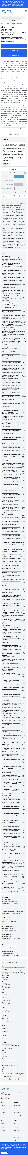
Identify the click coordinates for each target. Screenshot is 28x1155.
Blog (15, 1123)
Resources (20, 130)
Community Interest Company (21, 1092)
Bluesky (15, 1134)
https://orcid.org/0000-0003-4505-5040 (11, 913)
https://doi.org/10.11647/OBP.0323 (9, 962)
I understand (5, 1152)
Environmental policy (18, 1116)
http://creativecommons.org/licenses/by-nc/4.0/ (13, 967)
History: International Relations (12, 24)
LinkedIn (16, 1140)
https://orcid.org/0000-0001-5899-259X (12, 947)
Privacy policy (17, 1105)
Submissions (4, 1112)
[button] (26, 4)
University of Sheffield (8, 953)
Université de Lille (7, 936)
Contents (10, 134)
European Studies (5, 23)
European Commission (7, 1044)
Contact (2, 1123)
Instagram (16, 1130)
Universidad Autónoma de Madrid (10, 945)
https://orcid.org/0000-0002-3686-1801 (11, 921)
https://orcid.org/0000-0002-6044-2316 (11, 955)
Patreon (16, 1127)
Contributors (17, 134)
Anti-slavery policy (18, 1112)
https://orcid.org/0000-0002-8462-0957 (11, 938)
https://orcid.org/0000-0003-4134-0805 (11, 930)
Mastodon (16, 1137)
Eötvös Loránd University (8, 928)
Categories (3, 1109)
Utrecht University (19, 911)
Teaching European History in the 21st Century (15, 203)
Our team (3, 1127)
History (2, 24)
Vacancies (3, 1130)
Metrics (14, 130)
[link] (7, 11)
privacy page (4, 1148)
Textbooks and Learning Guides (16, 23)
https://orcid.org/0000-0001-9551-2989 (11, 903)
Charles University (7, 919)
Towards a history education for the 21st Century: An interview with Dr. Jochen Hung (12, 206)
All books (3, 1105)
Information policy (18, 1109)
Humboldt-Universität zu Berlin (10, 901)
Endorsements (7, 130)
